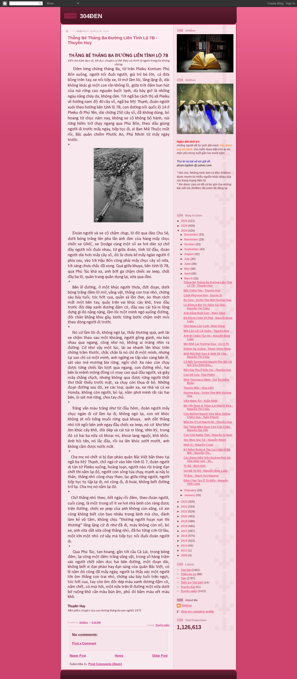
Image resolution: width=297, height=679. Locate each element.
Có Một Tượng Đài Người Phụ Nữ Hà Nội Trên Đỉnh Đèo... (208, 363)
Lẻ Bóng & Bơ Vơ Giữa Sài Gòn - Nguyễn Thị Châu (205, 306)
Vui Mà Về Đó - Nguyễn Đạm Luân (206, 470)
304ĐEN (91, 16)
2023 (184, 501)
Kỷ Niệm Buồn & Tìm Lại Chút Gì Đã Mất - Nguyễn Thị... (207, 451)
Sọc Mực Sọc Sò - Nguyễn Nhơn (205, 439)
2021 (184, 511)
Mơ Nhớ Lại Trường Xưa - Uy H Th (206, 343)
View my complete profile (197, 611)
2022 (184, 506)
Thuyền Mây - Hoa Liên (198, 387)
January (190, 495)
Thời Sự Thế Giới (192, 582)
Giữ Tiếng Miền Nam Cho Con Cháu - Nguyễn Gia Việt (208, 428)
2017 (184, 530)
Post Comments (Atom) (105, 664)
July (187, 258)
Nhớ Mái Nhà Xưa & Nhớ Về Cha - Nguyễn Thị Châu (206, 355)
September (192, 249)
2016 (184, 535)
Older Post (160, 655)
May (187, 268)
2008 (184, 555)
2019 (184, 521)
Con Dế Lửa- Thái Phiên (199, 374)
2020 (184, 516)
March (188, 278)
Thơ (183, 578)
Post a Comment (84, 643)
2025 (184, 225)
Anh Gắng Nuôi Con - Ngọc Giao (204, 313)
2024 (184, 230)
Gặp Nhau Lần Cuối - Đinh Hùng (204, 326)
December (191, 234)
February (190, 490)
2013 (184, 550)
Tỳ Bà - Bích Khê (195, 465)
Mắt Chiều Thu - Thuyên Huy (202, 290)
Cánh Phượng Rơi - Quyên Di (203, 295)
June (187, 263)
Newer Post (78, 655)
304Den (186, 605)
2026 (184, 220)
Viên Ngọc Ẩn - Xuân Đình (200, 400)
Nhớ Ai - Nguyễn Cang (198, 444)
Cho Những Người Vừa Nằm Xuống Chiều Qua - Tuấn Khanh (207, 415)
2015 (184, 540)
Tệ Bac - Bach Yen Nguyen (201, 475)
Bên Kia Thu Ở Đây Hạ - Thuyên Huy (207, 369)
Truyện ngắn (162, 625)
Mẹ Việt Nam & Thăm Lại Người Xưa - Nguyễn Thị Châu (208, 407)
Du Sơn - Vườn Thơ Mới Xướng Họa (207, 300)
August (189, 254)
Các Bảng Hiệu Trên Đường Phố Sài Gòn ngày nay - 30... (207, 459)
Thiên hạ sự (188, 574)
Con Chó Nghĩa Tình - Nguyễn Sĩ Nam (208, 434)
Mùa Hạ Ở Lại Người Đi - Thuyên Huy (208, 421)
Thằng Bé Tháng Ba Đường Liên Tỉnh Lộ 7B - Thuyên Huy (208, 284)
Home (119, 655)
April (187, 273)
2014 (184, 545)
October (190, 244)
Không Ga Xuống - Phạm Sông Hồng (207, 348)
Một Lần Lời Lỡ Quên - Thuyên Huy (206, 330)
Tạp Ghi (186, 569)
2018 (184, 526)
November (191, 239)
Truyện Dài (188, 586)
